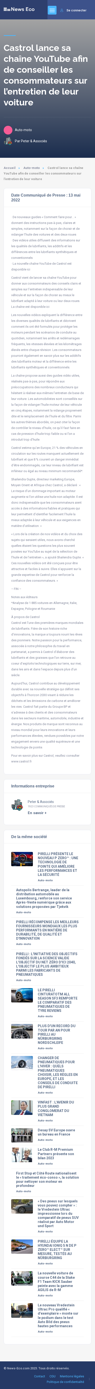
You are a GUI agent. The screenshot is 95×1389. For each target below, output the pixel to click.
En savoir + (37, 813)
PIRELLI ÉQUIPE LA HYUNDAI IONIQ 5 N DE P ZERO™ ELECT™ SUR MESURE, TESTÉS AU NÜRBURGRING (57, 1249)
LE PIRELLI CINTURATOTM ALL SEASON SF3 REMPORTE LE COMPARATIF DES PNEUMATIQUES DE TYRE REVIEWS (57, 1000)
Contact (39, 1376)
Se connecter (76, 10)
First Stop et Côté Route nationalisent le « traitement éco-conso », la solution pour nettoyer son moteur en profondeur (47, 1179)
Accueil (10, 168)
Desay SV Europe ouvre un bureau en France (56, 1132)
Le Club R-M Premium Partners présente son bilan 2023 (56, 1154)
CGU (52, 1376)
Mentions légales (72, 1376)
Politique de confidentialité (65, 1382)
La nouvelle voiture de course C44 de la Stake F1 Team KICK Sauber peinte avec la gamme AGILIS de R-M (56, 1281)
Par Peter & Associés (31, 141)
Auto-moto (31, 168)
